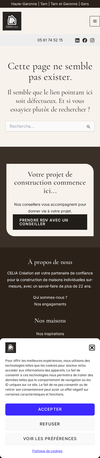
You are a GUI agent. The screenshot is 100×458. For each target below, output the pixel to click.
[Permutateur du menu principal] (95, 21)
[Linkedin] (77, 40)
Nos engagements (50, 304)
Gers (85, 4)
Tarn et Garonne (64, 4)
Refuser (50, 423)
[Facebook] (84, 40)
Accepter (50, 409)
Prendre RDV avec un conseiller (43, 222)
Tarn (43, 4)
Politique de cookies (47, 451)
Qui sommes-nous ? (50, 297)
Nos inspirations (50, 333)
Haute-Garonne (24, 4)
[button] (92, 347)
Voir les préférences (50, 438)
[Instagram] (92, 40)
